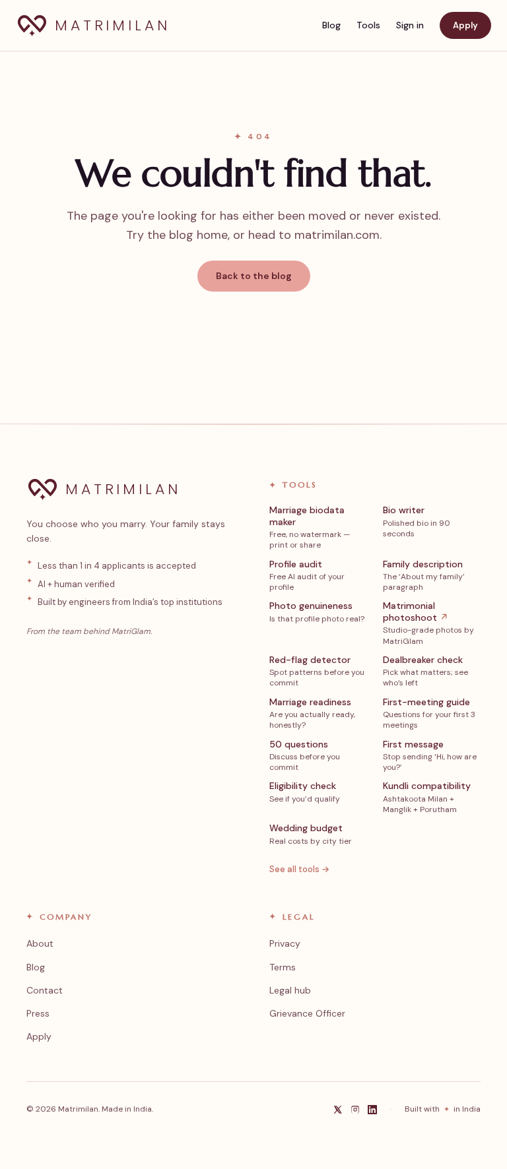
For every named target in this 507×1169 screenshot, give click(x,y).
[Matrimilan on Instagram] (355, 1109)
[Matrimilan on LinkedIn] (372, 1109)
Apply (465, 25)
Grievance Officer (307, 1013)
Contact (44, 990)
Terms (282, 967)
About (39, 943)
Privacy (284, 943)
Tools (368, 25)
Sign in (410, 25)
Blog (331, 25)
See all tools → (299, 869)
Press (38, 1013)
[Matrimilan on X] (338, 1109)
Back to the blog (254, 276)
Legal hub (290, 990)
